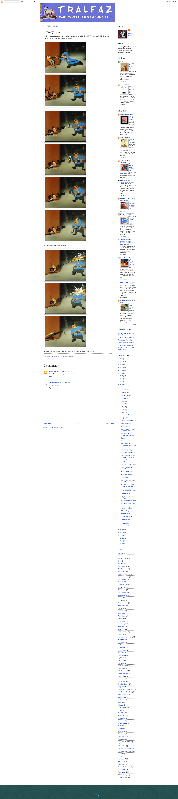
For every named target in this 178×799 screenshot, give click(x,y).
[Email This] (64, 356)
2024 (121, 364)
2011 (121, 544)
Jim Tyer (120, 663)
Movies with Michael (126, 114)
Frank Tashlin (122, 616)
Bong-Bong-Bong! (126, 471)
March (124, 412)
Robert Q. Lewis (122, 718)
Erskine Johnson (123, 603)
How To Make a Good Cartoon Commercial (128, 485)
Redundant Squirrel (126, 474)
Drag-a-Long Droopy (124, 595)
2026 (121, 359)
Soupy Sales (121, 728)
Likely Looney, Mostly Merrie (126, 345)
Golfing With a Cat (126, 516)
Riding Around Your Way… (127, 182)
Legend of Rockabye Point (126, 689)
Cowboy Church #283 (131, 117)
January (124, 526)
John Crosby (121, 668)
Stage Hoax (124, 418)
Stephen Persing (54, 371)
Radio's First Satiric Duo (128, 420)
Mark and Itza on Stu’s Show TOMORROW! (126, 284)
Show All (134, 324)
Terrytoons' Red (125, 426)
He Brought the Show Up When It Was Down (128, 456)
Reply (50, 376)
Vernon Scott (122, 764)
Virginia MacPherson (124, 767)
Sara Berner (121, 721)
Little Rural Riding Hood (125, 692)
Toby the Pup (122, 746)
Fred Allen (121, 618)
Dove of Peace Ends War (128, 452)
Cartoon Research (125, 239)
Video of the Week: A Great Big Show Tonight (132, 220)
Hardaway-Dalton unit (124, 645)
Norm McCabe (122, 707)
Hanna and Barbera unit (125, 637)
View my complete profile (131, 35)
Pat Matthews (122, 710)
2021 (121, 373)
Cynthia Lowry (122, 587)
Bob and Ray (122, 563)
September (125, 395)
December (125, 387)
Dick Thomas (122, 590)
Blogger (98, 795)
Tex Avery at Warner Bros (125, 340)
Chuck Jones (122, 579)
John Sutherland (123, 671)
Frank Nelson (122, 613)
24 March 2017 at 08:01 (67, 371)
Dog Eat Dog (125, 477)
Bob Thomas (121, 571)
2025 (121, 362)
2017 (121, 384)
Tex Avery (121, 739)
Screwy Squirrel (122, 723)
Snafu (119, 726)
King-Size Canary (123, 684)
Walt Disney (121, 769)
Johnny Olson (122, 676)
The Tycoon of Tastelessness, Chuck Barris (128, 445)
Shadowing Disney (126, 450)
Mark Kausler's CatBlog (127, 282)
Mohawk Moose (126, 513)
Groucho (120, 634)
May (123, 407)
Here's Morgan (125, 519)
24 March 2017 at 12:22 (67, 382)
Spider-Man (121, 731)
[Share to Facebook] (70, 356)
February (124, 523)
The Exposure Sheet (126, 215)
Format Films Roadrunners (126, 343)
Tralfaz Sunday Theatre (125, 751)
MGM (119, 702)
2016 (121, 529)
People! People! (126, 423)
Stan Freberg (122, 734)
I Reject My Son (126, 493)
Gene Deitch (121, 626)
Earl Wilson (121, 597)
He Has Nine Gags (126, 508)
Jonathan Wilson (54, 382)
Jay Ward (121, 658)
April (123, 410)
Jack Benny (121, 655)
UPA (119, 756)
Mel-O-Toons (121, 700)
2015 (121, 532)
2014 (121, 535)
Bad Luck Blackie (123, 558)
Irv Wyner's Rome (126, 415)
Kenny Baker (122, 681)
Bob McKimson (122, 569)
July (123, 401)
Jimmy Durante (122, 666)
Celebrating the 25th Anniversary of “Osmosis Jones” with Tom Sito (127, 242)
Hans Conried (122, 642)
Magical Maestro (123, 694)
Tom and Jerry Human (124, 748)
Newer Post (46, 424)
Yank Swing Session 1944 (132, 141)
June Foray (121, 679)
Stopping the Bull (126, 441)
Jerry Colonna (122, 660)
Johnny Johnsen (123, 673)
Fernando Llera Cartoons (125, 161)
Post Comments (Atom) (57, 428)
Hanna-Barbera (122, 639)
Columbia (120, 582)
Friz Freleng (121, 624)
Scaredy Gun (125, 438)
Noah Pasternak (125, 258)
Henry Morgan (122, 650)
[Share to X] (68, 356)
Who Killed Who (122, 777)
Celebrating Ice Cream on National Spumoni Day (132, 205)
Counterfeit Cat (122, 584)
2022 (121, 370)
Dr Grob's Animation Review (126, 337)
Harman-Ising (122, 647)
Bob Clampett (122, 566)
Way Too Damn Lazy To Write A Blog (127, 199)
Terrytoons (52, 359)
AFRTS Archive (125, 137)
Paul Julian (121, 713)
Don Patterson (122, 592)
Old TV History (124, 85)
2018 (121, 382)
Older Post (109, 424)
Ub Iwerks (121, 754)
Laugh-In (120, 687)
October (124, 392)
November (125, 390)
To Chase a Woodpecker (128, 501)
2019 (121, 379)
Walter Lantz (121, 772)
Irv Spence (121, 652)
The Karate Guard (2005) (132, 305)
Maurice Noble (122, 697)
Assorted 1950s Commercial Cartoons (128, 434)
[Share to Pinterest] (72, 356)
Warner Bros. (122, 775)
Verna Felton (121, 761)
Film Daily (121, 608)
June (123, 404)
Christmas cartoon (123, 577)
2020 (121, 376)
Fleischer (120, 611)
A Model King (125, 511)
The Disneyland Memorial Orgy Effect (132, 262)
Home (78, 424)
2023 (121, 367)
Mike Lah (120, 705)
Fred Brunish (121, 621)
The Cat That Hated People (126, 741)
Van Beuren (121, 759)
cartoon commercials (124, 574)
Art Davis (120, 556)
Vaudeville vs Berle (132, 87)
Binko (119, 561)
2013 (121, 538)
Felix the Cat (121, 605)
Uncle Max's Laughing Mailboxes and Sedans (128, 489)
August (124, 398)
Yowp (52, 356)
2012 (121, 541)
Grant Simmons (122, 632)
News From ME (125, 180)
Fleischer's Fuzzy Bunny (128, 464)
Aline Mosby (121, 553)
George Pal (121, 629)
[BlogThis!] (66, 356)
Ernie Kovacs (122, 600)
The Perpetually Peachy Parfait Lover (128, 430)
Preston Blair (122, 715)
